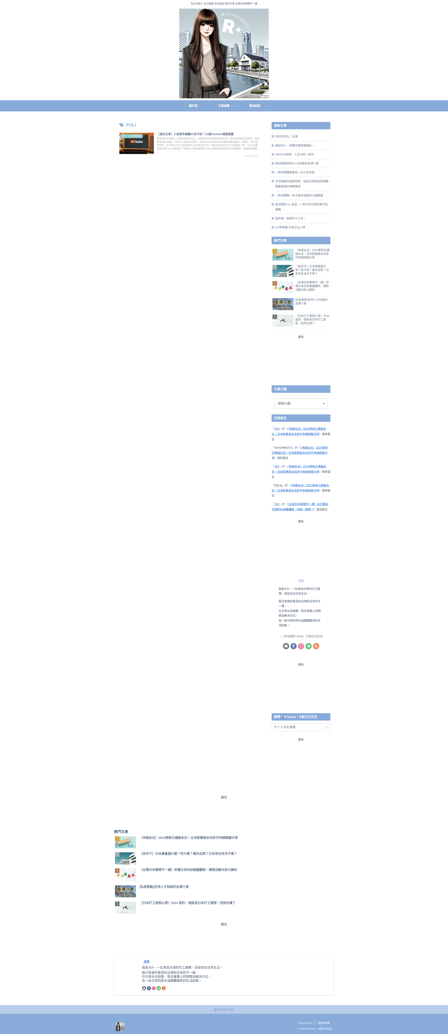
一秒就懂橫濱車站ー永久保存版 (294, 172)
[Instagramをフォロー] (301, 646)
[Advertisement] (301, 359)
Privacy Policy (305, 1023)
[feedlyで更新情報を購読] (309, 646)
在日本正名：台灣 (286, 136)
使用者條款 (324, 1023)
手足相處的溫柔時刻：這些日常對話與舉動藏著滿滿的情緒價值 (301, 184)
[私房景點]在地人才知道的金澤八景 (297, 163)
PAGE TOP (225, 1009)
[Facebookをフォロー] (293, 646)
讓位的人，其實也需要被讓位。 (294, 145)
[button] (327, 727)
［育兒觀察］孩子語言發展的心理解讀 (299, 195)
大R (276, 428)
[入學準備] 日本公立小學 (290, 227)
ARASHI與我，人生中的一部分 (294, 154)
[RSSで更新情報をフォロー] (316, 646)
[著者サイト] (286, 646)
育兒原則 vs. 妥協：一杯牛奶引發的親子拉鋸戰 (301, 207)
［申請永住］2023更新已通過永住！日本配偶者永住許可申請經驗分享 (300, 452)
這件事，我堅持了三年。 (290, 218)
